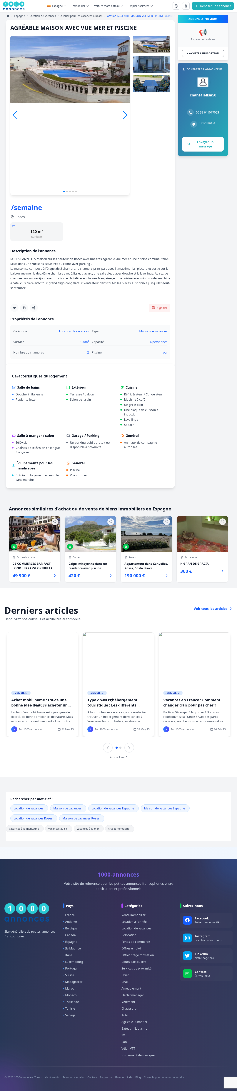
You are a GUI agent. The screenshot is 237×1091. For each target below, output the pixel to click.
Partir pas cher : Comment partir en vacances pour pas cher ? (117, 702)
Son (124, 1042)
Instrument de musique (138, 1055)
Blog (138, 1077)
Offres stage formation (137, 955)
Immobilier (21, 692)
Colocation (128, 935)
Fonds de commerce (135, 942)
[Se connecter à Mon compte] (176, 6)
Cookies (92, 1077)
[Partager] (34, 308)
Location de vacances (28, 808)
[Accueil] (8, 15)
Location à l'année (134, 922)
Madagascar (74, 982)
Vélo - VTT (128, 1048)
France (70, 915)
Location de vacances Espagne (112, 808)
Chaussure (128, 1008)
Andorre (71, 922)
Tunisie (70, 1008)
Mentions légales (73, 1077)
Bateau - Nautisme (134, 1028)
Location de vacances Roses (33, 818)
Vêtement (128, 1002)
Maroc (69, 988)
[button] (125, 115)
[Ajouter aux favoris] (14, 308)
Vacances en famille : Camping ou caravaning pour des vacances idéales (42, 705)
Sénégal (70, 1015)
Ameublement (131, 988)
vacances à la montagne (24, 828)
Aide (129, 1077)
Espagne (57, 6)
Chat (124, 982)
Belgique (71, 928)
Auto (124, 1015)
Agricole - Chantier (134, 1022)
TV (123, 1035)
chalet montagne (118, 828)
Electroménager (132, 995)
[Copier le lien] (24, 308)
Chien (125, 975)
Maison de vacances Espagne (164, 808)
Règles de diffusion (112, 1077)
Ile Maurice (73, 948)
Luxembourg (74, 962)
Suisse (69, 975)
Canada (70, 935)
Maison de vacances (67, 808)
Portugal (71, 968)
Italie (68, 955)
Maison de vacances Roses (81, 818)
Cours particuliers (133, 962)
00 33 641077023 (207, 112)
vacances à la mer (88, 828)
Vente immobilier (133, 915)
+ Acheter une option (203, 53)
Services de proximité (136, 968)
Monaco (71, 995)
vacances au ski (58, 828)
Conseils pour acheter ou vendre (164, 1077)
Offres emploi (131, 948)
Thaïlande (72, 1002)
